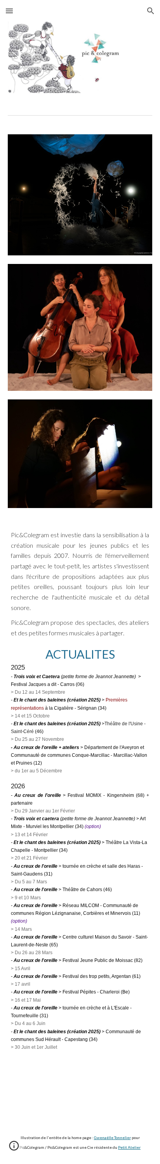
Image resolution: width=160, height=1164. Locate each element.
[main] (80, 794)
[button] (9, 10)
